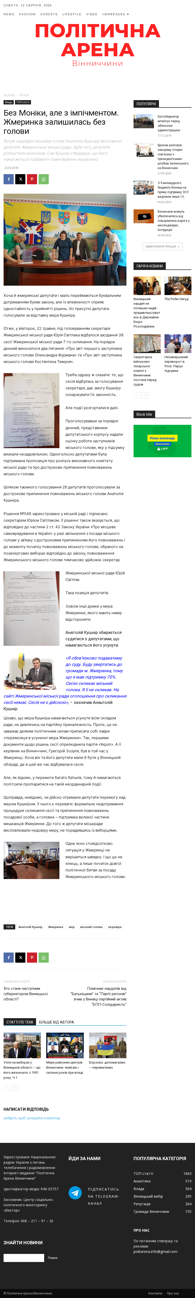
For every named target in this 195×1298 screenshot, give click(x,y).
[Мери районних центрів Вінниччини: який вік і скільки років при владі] (65, 1045)
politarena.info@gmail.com (155, 1251)
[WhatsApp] (44, 179)
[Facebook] (9, 179)
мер (72, 927)
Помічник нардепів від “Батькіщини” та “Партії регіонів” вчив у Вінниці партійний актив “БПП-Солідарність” (98, 996)
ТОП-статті (23, 102)
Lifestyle (72, 14)
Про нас (173, 1293)
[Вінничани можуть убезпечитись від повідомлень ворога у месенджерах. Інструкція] (144, 216)
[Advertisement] (97, 80)
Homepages (113, 14)
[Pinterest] (32, 179)
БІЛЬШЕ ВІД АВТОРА (56, 1022)
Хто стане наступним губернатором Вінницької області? (26, 993)
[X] (20, 179)
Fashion (27, 14)
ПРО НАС (142, 1230)
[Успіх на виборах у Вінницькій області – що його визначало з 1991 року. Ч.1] (22, 1045)
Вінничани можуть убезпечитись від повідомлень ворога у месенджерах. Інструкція (174, 221)
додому (9, 95)
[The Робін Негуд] (178, 286)
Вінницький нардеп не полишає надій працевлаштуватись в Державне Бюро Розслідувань (147, 312)
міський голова (91, 927)
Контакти (155, 1293)
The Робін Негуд (176, 299)
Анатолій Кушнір (30, 927)
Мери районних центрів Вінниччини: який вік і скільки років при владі (64, 1067)
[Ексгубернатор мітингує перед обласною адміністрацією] (144, 121)
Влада (8, 102)
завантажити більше (160, 246)
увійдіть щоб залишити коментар (32, 1118)
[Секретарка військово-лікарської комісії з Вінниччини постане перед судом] (147, 343)
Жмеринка (55, 927)
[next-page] (15, 1088)
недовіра (115, 927)
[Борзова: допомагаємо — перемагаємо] (107, 1045)
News (9, 14)
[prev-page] (7, 1088)
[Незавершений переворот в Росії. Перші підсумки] (178, 343)
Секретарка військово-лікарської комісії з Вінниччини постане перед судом (145, 370)
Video (92, 14)
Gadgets (49, 14)
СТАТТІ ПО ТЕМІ (20, 1022)
